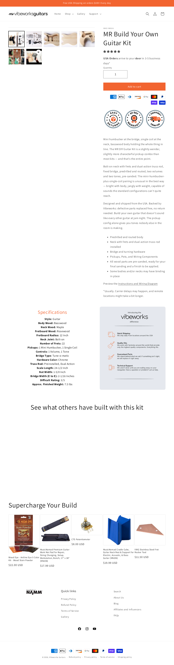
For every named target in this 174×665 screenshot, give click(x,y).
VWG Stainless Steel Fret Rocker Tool (147, 551)
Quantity (107, 67)
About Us (119, 597)
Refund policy (75, 657)
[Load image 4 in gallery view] (69, 39)
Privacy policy (90, 657)
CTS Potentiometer (81, 539)
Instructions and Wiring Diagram (138, 283)
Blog (116, 603)
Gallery (65, 616)
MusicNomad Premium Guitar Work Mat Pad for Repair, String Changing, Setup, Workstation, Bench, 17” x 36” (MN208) (54, 555)
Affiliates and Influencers (127, 609)
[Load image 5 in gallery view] (87, 39)
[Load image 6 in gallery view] (16, 57)
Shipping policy (125, 657)
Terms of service (107, 657)
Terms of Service (70, 610)
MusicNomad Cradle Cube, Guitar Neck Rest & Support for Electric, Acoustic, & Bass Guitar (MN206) (118, 554)
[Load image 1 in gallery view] (16, 39)
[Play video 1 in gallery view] (34, 57)
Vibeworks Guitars (57, 657)
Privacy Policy (68, 598)
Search (117, 591)
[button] (112, 51)
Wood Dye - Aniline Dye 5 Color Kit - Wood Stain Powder (23, 559)
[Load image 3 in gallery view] (52, 39)
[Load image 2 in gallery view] (34, 39)
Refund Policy (68, 604)
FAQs (116, 615)
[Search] (147, 14)
